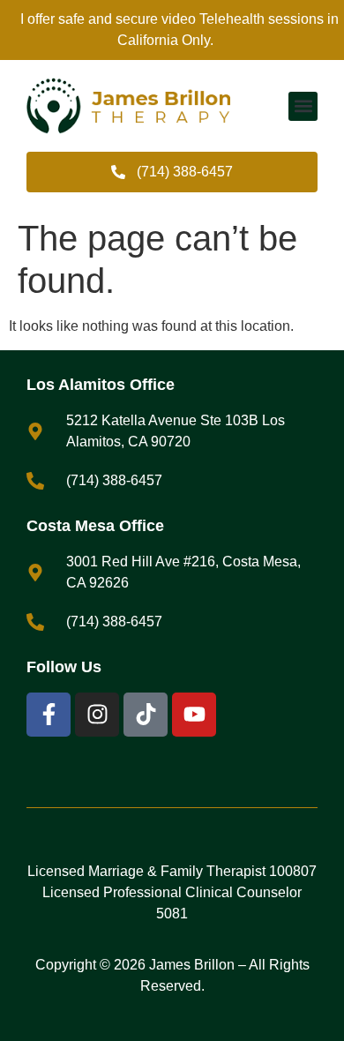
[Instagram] (97, 715)
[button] (303, 106)
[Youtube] (194, 715)
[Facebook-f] (48, 715)
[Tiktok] (145, 715)
